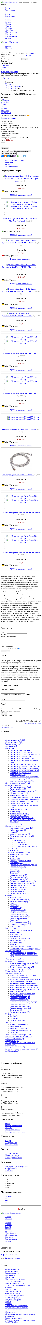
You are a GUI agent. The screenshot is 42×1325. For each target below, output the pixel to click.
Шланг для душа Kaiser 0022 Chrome (18, 475)
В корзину (5, 65)
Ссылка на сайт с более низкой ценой (16, 694)
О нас (7, 1124)
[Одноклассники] (5, 156)
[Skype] (21, 156)
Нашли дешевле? (11, 166)
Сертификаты (10, 30)
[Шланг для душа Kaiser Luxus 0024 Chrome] (23, 498)
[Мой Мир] (8, 156)
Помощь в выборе (12, 1156)
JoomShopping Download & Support (33, 723)
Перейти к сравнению (9, 72)
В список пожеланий (24, 195)
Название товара (8, 690)
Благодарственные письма (15, 1132)
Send (4, 713)
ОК (6, 1200)
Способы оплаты (11, 1145)
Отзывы (8, 38)
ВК (6, 1198)
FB (6, 1203)
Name (3, 699)
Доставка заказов (11, 1154)
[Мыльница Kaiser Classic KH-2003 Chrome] (23, 339)
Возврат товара (11, 1143)
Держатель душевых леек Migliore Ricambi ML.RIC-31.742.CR (21, 219)
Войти (7, 8)
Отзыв (7, 164)
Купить (13, 195)
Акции (8, 46)
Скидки (8, 24)
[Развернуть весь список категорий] (3, 736)
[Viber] (14, 156)
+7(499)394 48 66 (9, 1255)
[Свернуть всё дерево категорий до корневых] (2, 736)
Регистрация (10, 10)
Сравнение (5, 67)
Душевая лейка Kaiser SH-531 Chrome (18, 267)
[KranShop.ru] (9, 2)
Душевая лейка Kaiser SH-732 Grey (17, 316)
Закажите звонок (12, 1258)
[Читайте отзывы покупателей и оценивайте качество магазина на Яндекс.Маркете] (22, 1211)
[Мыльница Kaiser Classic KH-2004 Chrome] (23, 379)
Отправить (6, 651)
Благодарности (11, 36)
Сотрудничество (11, 1169)
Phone (3, 704)
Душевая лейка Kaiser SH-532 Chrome (18, 291)
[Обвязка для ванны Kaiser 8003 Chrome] (23, 417)
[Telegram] (24, 156)
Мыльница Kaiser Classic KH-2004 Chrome (21, 393)
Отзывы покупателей (13, 1126)
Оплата (8, 26)
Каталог (8, 22)
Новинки (8, 48)
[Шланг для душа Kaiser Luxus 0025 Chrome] (23, 538)
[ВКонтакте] (2, 156)
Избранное (5, 78)
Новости (8, 1128)
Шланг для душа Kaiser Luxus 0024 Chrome (21, 512)
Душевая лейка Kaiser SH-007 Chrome (18, 243)
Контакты (9, 34)
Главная (8, 20)
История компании (12, 1130)
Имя (2, 632)
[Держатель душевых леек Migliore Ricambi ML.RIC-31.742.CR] (23, 204)
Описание (9, 162)
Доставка (8, 28)
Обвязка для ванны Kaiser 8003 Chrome (19, 429)
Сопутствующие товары (14, 160)
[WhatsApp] (18, 156)
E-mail (3, 634)
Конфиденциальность (13, 1158)
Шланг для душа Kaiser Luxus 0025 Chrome (21, 552)
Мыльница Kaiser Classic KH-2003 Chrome (21, 353)
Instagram (8, 1196)
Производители (11, 32)
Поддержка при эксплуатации (16, 1166)
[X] (11, 156)
